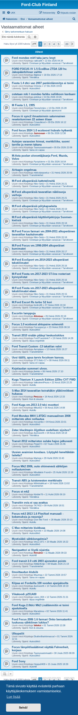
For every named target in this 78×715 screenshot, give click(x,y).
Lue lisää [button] (13, 697)
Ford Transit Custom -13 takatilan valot (37, 346)
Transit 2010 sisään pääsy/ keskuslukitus (38, 335)
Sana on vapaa (37, 150)
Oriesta (37, 86)
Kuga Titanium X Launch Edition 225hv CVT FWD (44, 379)
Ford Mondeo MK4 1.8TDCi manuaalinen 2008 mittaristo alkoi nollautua (41, 417)
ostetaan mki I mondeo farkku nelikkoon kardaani (44, 94)
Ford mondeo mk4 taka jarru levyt (33, 57)
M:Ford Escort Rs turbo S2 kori (32, 302)
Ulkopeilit (18, 633)
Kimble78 (38, 494)
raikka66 (38, 60)
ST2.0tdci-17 (40, 360)
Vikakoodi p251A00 (24, 594)
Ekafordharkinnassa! (44, 636)
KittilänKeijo (39, 564)
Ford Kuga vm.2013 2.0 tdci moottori (35, 404)
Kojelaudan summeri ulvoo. (30, 368)
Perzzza (38, 396)
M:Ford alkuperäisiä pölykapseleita (34, 206)
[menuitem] (11, 12)
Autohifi (33, 555)
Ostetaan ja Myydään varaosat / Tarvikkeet (51, 63)
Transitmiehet (36, 175)
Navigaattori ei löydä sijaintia (30, 550)
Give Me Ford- (41, 519)
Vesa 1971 (39, 541)
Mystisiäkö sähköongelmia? (30, 538)
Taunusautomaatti (43, 147)
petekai (37, 97)
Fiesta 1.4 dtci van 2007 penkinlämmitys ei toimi (43, 83)
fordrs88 (38, 305)
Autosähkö (34, 88)
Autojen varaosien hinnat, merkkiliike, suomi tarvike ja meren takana (41, 143)
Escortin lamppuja (24, 313)
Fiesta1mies (40, 108)
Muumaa (38, 575)
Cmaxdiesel (40, 122)
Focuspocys (40, 327)
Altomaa (38, 316)
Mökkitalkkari (40, 483)
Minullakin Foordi (42, 472)
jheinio (37, 371)
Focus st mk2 (20, 491)
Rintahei (38, 553)
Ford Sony (18, 661)
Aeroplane (39, 349)
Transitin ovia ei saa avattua (30, 502)
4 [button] (54, 44)
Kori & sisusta (36, 399)
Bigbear (37, 75)
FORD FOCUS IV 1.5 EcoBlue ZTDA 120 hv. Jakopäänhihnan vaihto (39, 70)
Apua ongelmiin (37, 340)
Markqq (37, 458)
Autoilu (32, 385)
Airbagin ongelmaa (24, 169)
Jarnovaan (39, 133)
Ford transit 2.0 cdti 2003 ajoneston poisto (39, 561)
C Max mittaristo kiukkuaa (28, 527)
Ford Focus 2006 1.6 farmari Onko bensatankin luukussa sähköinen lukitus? (42, 621)
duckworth (39, 433)
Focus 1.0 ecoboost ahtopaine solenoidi (37, 324)
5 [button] (58, 44)
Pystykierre (39, 161)
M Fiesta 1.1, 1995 (23, 105)
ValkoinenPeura (41, 382)
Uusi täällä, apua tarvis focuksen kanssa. (38, 357)
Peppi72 (38, 444)
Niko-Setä (39, 183)
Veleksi (37, 625)
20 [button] (66, 44)
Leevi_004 (39, 597)
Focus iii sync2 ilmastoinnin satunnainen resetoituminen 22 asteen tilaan (38, 118)
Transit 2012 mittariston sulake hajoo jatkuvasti (42, 441)
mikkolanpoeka (41, 172)
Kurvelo (37, 530)
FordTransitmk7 (42, 338)
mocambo (39, 422)
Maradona (39, 611)
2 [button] (45, 44)
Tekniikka (34, 77)
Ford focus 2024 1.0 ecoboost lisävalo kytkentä (42, 130)
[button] (34, 43)
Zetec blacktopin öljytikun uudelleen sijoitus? (41, 430)
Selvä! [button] (23, 707)
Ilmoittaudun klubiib (25, 572)
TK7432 (38, 505)
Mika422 (38, 407)
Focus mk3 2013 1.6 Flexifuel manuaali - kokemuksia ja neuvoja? (37, 515)
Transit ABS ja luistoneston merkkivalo (37, 480)
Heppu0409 (39, 664)
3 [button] (49, 44)
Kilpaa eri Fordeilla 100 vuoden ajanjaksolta (40, 583)
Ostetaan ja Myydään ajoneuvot (45, 110)
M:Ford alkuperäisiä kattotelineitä (33, 180)
